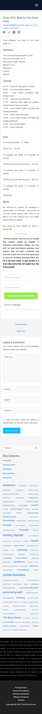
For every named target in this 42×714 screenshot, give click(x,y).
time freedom (26, 618)
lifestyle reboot (35, 550)
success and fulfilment (9, 613)
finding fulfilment (21, 521)
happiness (26, 541)
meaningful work (34, 554)
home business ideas (33, 545)
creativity (27, 509)
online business (14, 575)
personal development (29, 588)
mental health (7, 558)
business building (33, 501)
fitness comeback (20, 525)
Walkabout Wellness (9, 626)
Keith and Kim (8, 473)
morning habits (24, 566)
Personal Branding (9, 588)
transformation (8, 622)
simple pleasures (34, 602)
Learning (22, 549)
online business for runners (10, 580)
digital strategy (7, 513)
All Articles (7, 477)
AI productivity (6, 490)
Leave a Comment (10, 28)
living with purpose (8, 554)
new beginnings (23, 570)
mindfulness (19, 562)
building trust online (8, 501)
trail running (35, 618)
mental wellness (21, 558)
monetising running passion (10, 566)
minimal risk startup (33, 562)
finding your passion (33, 521)
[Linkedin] (19, 32)
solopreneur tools (34, 606)
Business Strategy (9, 505)
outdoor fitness (7, 584)
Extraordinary (9, 520)
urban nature (35, 622)
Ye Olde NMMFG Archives (13, 25)
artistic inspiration (34, 490)
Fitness (7, 525)
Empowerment (9, 465)
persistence (35, 584)
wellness (36, 626)
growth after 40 (17, 541)
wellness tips (6, 630)
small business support (19, 606)
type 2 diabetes (26, 622)
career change (23, 505)
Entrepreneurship (9, 517)
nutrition (36, 570)
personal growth (13, 592)
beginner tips (20, 498)
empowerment (33, 513)
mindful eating (7, 562)
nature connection (7, 570)
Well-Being (7, 469)
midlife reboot (35, 558)
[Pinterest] (14, 32)
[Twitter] (9, 32)
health (35, 540)
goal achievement (34, 536)
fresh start (36, 530)
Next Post (21, 331)
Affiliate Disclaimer (21, 697)
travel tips (18, 622)
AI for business (34, 485)
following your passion (9, 530)
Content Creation (16, 509)
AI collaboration (23, 485)
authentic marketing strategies (11, 494)
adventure (9, 485)
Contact (21, 700)
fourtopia (24, 529)
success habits (34, 613)
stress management (20, 610)
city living (5, 509)
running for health (8, 602)
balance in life (7, 498)
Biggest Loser (34, 498)
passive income (17, 584)
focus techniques (34, 525)
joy (12, 550)
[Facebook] (4, 32)
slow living (6, 606)
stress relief (35, 610)
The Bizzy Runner (12, 617)
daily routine (35, 509)
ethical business (34, 517)
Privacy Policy (21, 687)
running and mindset (33, 598)
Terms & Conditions (21, 691)
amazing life (19, 490)
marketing (21, 554)
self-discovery (24, 602)
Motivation (34, 566)
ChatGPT (35, 505)
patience (26, 584)
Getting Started (13, 535)
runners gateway (8, 598)
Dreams (19, 513)
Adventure (7, 460)
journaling (5, 550)
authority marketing (33, 494)
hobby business (19, 545)
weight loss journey (24, 626)
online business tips (33, 580)
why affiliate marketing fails (18, 630)
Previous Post (21, 324)
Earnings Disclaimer (21, 694)
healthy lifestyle (7, 545)
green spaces (6, 541)
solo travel (5, 610)
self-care (16, 602)
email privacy (17, 304)
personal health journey (32, 592)
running (20, 597)
